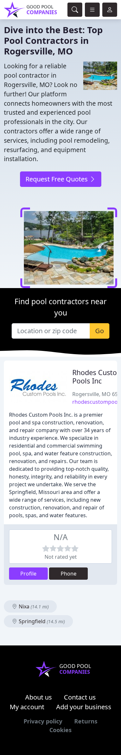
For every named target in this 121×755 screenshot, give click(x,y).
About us (38, 697)
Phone (68, 573)
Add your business (83, 706)
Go (99, 330)
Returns (85, 721)
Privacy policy (43, 721)
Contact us (80, 697)
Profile (28, 573)
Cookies (60, 730)
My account (27, 706)
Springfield (41, 621)
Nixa (33, 606)
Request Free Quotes (57, 179)
